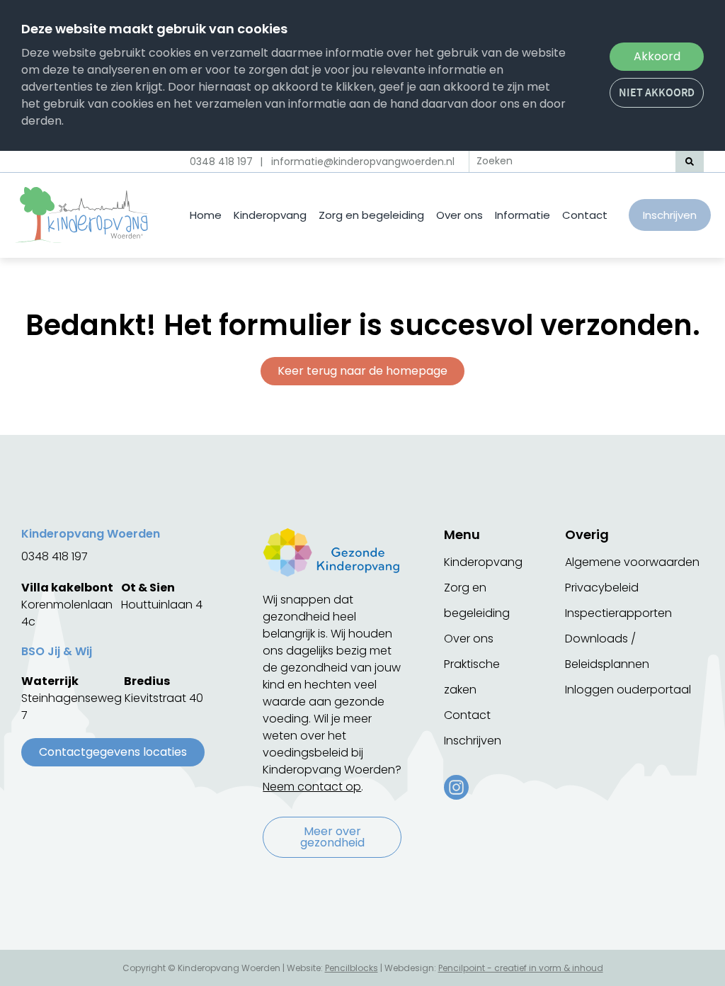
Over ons (459, 215)
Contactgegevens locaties (113, 752)
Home (206, 215)
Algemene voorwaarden (632, 562)
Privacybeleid (602, 587)
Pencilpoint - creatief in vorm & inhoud (520, 968)
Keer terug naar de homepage (362, 371)
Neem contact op (312, 786)
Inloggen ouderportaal (628, 689)
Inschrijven (670, 215)
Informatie (522, 215)
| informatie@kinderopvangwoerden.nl (357, 161)
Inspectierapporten (618, 613)
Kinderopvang (270, 215)
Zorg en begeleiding (371, 215)
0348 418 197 (221, 161)
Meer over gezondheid (332, 837)
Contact (584, 215)
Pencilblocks (351, 968)
